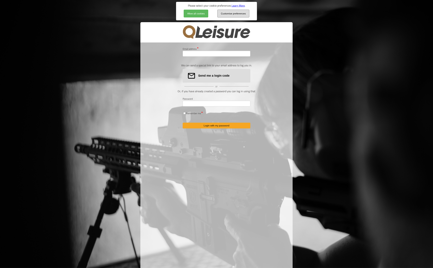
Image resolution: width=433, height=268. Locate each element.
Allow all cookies (196, 13)
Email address (190, 49)
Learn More (238, 6)
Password (188, 98)
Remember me (193, 113)
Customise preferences (233, 13)
